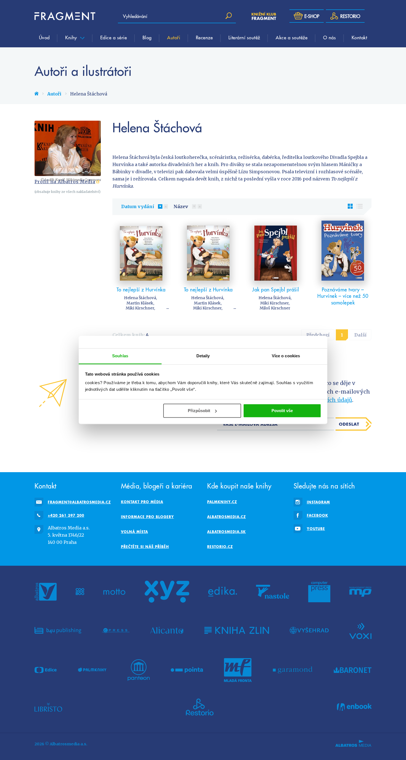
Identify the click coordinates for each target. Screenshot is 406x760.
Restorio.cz (220, 546)
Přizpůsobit (199, 410)
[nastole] (272, 591)
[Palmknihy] (92, 670)
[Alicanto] (167, 630)
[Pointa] (186, 670)
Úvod (44, 37)
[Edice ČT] (45, 670)
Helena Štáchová (140, 297)
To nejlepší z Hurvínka (141, 289)
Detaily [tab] (203, 355)
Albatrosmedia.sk (226, 531)
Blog (147, 37)
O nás (329, 37)
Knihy (71, 37)
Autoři (173, 37)
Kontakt (359, 37)
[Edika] (222, 591)
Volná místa (134, 531)
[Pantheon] (138, 670)
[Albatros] (45, 591)
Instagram (318, 502)
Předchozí (317, 335)
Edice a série (113, 37)
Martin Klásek (139, 303)
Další (360, 335)
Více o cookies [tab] (286, 355)
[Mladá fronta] (238, 670)
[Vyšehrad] (309, 630)
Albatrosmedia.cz (226, 516)
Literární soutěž (244, 37)
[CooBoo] (80, 591)
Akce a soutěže (291, 37)
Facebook (317, 515)
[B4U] (57, 630)
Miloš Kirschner (275, 308)
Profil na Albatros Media (65, 181)
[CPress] (116, 630)
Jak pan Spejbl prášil (275, 289)
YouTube (316, 528)
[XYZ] (166, 591)
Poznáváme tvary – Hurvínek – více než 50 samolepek (342, 296)
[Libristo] (48, 707)
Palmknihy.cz (222, 501)
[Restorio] (200, 707)
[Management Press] (360, 591)
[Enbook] (354, 707)
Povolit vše (282, 410)
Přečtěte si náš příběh (145, 546)
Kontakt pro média (142, 501)
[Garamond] (293, 670)
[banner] (65, 16)
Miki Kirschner (140, 308)
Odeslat (349, 424)
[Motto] (114, 591)
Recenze (204, 37)
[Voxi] (360, 630)
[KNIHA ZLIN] (236, 630)
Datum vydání (137, 206)
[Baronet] (352, 670)
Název (180, 206)
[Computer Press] (319, 591)
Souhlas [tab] (120, 355)
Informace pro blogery (147, 516)
